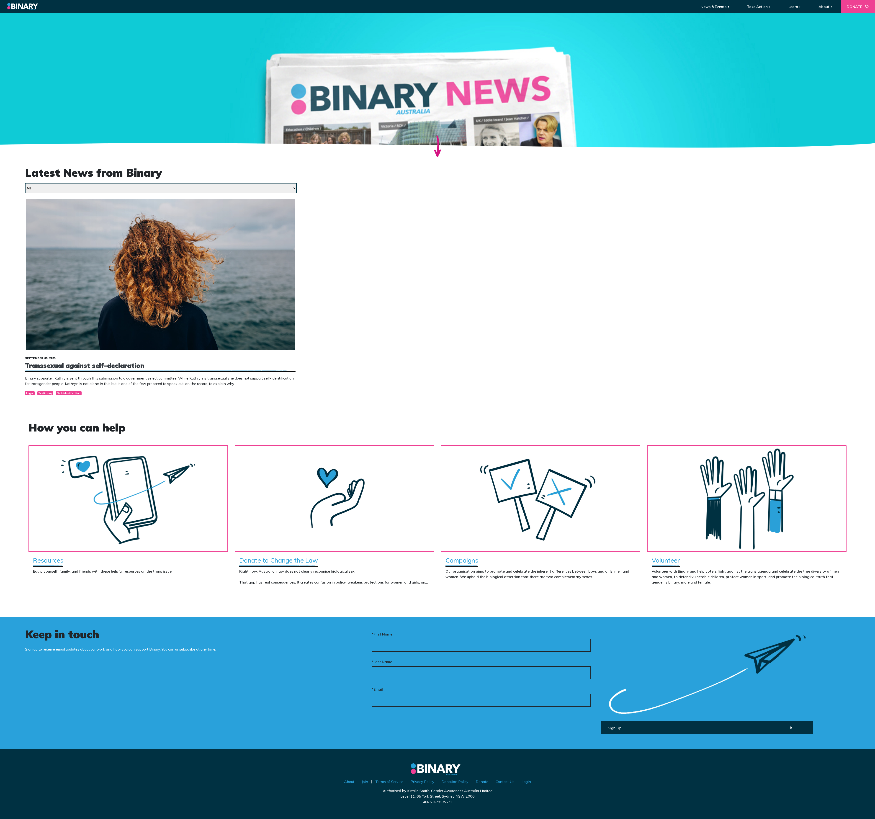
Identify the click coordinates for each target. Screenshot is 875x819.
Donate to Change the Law (278, 560)
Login (526, 781)
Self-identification (68, 393)
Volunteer (666, 560)
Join (365, 781)
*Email (377, 689)
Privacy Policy (422, 781)
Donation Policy (455, 781)
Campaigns (461, 560)
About (349, 781)
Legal (29, 393)
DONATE (854, 6)
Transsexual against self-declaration (84, 365)
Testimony (45, 393)
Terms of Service (389, 781)
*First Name (382, 634)
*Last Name (382, 661)
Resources (48, 560)
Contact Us (505, 781)
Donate (482, 781)
